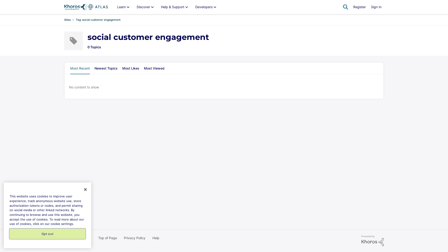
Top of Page (107, 238)
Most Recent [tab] (80, 68)
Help (155, 238)
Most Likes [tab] (130, 68)
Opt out (48, 234)
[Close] (85, 189)
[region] (47, 215)
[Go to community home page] (86, 7)
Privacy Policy (134, 238)
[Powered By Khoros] (372, 240)
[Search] (345, 7)
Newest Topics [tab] (106, 68)
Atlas (67, 19)
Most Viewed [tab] (154, 68)
